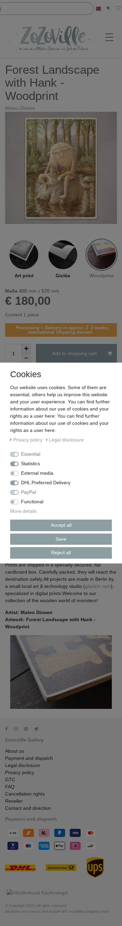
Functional (32, 501)
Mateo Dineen (20, 108)
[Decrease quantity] (26, 358)
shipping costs (97, 911)
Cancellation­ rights (25, 794)
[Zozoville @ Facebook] (9, 729)
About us (14, 751)
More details (23, 511)
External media (37, 473)
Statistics (30, 463)
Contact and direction (28, 808)
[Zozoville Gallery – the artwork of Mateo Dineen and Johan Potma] (53, 37)
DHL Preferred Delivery (45, 482)
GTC (10, 779)
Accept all (61, 525)
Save (61, 539)
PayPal (28, 492)
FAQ (10, 786)
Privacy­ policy (19, 772)
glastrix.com (98, 586)
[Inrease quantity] (26, 348)
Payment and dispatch (29, 758)
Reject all (61, 552)
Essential (30, 454)
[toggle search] (108, 8)
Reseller (14, 801)
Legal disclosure (22, 765)
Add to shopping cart (74, 353)
